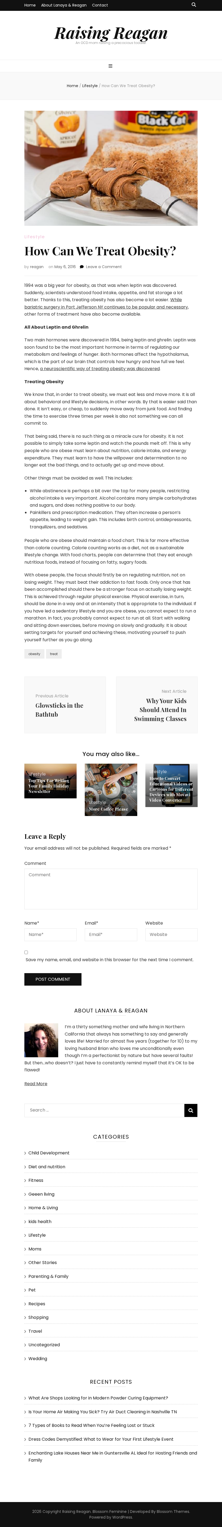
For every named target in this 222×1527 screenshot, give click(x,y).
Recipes (36, 1304)
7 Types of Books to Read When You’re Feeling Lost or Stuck (91, 1425)
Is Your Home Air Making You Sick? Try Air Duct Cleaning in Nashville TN (102, 1412)
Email (91, 923)
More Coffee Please (108, 809)
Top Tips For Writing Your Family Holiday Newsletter (48, 786)
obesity (34, 654)
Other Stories (42, 1262)
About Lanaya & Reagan (64, 5)
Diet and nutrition (46, 1167)
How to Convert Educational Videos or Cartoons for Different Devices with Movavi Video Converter (171, 789)
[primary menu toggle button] (111, 66)
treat (54, 654)
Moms (34, 1249)
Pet (32, 1290)
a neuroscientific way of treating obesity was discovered (100, 369)
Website (154, 923)
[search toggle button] (194, 5)
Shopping (38, 1317)
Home (30, 5)
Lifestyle (34, 237)
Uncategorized (44, 1345)
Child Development (49, 1153)
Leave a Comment (104, 266)
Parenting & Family (48, 1276)
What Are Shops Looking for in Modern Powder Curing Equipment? (98, 1398)
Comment (35, 863)
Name (31, 923)
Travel (35, 1331)
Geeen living (41, 1194)
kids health (39, 1221)
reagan (37, 266)
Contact (100, 5)
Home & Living (43, 1208)
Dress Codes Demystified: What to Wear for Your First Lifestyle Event (101, 1439)
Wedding (37, 1358)
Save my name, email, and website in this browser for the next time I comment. (110, 960)
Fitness (35, 1180)
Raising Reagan (111, 32)
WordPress (122, 1517)
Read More (35, 1084)
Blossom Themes (173, 1511)
